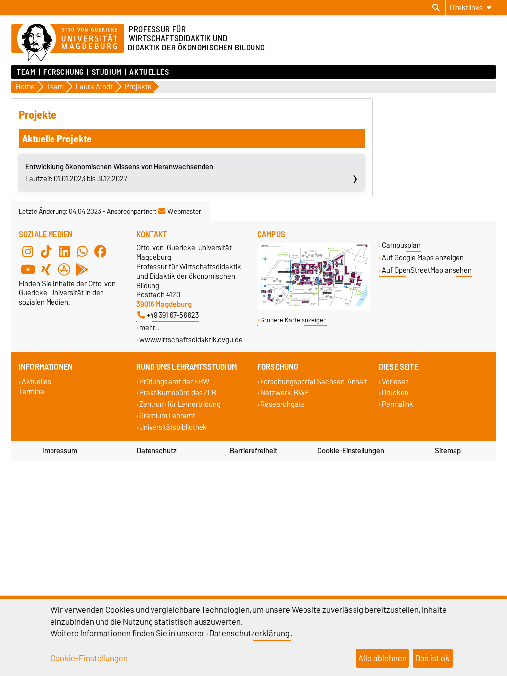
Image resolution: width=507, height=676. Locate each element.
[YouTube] (28, 270)
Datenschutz (157, 451)
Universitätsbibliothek (173, 427)
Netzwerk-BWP (284, 392)
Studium (106, 72)
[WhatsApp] (82, 252)
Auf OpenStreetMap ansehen (427, 270)
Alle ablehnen (382, 658)
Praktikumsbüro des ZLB (177, 392)
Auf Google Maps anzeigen (423, 257)
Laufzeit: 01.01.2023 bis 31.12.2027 (119, 173)
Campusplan (401, 245)
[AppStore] (64, 270)
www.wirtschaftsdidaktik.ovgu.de (191, 340)
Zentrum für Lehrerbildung (180, 404)
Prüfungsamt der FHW (174, 381)
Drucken (395, 392)
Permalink (397, 404)
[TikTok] (46, 252)
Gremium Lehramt (167, 416)
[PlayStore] (82, 270)
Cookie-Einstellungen (350, 451)
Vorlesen (395, 381)
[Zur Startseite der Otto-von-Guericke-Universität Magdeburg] (68, 43)
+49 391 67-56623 (173, 315)
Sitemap (448, 451)
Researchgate (282, 404)
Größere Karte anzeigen (293, 320)
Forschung (63, 72)
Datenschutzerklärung (249, 633)
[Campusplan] (314, 307)
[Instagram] (28, 252)
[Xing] (46, 270)
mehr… (149, 327)
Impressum (59, 451)
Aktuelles (149, 72)
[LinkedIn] (64, 252)
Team (26, 72)
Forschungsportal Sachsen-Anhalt (313, 381)
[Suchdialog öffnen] (436, 8)
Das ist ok (432, 658)
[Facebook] (100, 252)
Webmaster (184, 211)
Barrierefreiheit (253, 451)
